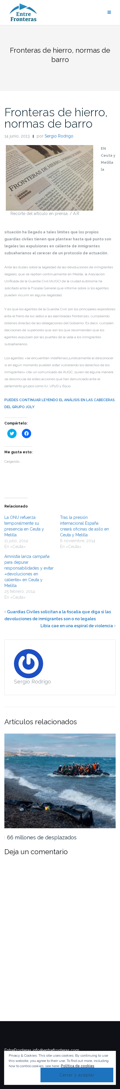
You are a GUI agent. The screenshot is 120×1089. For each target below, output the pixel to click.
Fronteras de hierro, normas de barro (56, 117)
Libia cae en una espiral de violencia (76, 625)
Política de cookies (77, 1066)
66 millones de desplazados (42, 837)
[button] (49, 178)
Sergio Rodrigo (59, 136)
